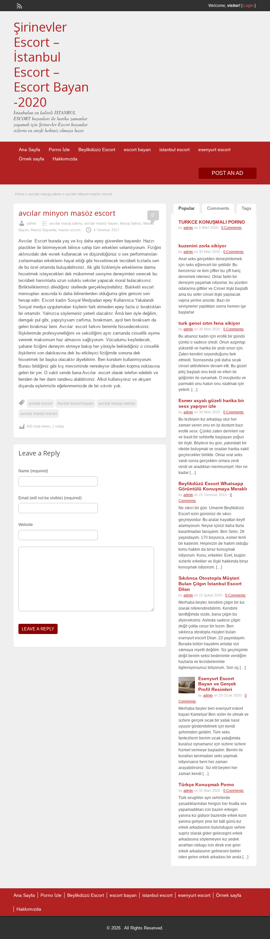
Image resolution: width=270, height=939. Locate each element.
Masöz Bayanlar (43, 230)
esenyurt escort (214, 149)
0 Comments (231, 228)
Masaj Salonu (130, 223)
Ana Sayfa (29, 149)
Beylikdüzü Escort (96, 149)
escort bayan (137, 149)
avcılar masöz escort (38, 413)
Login (248, 5)
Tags (246, 208)
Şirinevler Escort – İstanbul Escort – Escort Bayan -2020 (51, 64)
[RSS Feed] (18, 5)
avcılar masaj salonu (45, 194)
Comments (218, 208)
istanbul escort (174, 149)
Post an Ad (227, 173)
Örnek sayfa (31, 158)
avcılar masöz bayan (101, 223)
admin (31, 223)
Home (20, 194)
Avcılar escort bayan (75, 403)
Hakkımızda (65, 158)
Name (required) (33, 471)
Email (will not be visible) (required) (50, 498)
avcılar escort (40, 403)
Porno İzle (59, 149)
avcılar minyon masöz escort (67, 213)
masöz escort (69, 230)
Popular (186, 208)
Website (25, 524)
